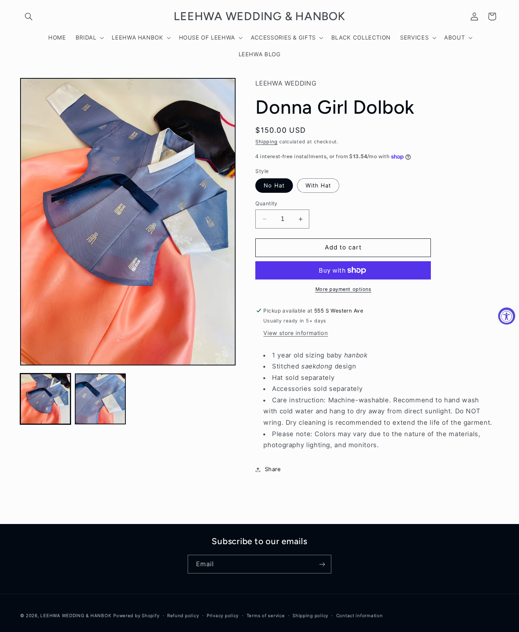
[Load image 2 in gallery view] (100, 398)
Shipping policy (310, 615)
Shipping (266, 142)
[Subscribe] (322, 564)
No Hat (274, 185)
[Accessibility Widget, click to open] (506, 316)
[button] (29, 16)
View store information (295, 333)
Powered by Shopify (136, 615)
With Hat (318, 185)
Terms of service (266, 615)
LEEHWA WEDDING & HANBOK (75, 615)
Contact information (359, 615)
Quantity (266, 203)
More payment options (343, 289)
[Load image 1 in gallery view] (45, 398)
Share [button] (273, 469)
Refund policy (183, 615)
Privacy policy (223, 615)
